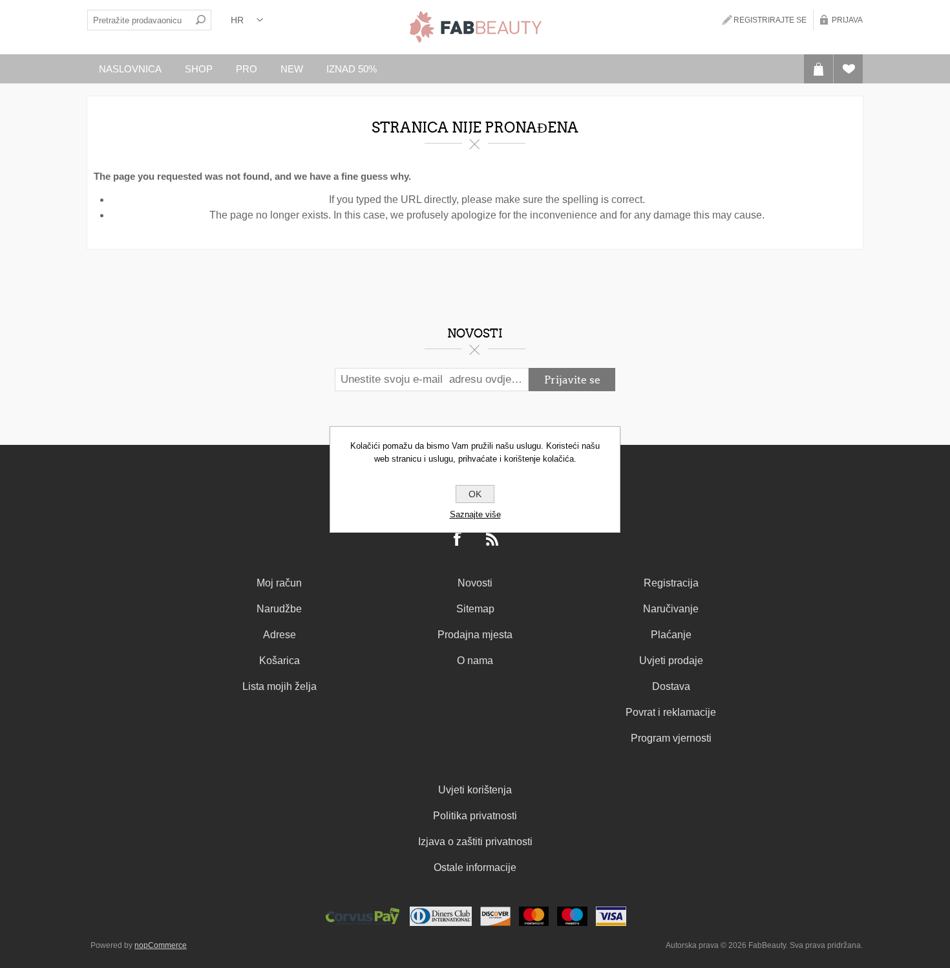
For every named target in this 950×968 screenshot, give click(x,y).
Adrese (279, 634)
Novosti (475, 582)
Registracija (671, 582)
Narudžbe (279, 608)
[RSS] (492, 540)
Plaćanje (671, 634)
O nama (475, 660)
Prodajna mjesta (475, 634)
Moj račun (279, 582)
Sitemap (475, 608)
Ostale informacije (475, 867)
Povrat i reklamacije (671, 712)
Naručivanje (671, 608)
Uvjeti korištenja (475, 789)
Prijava (847, 20)
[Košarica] (818, 68)
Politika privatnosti (475, 815)
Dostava (671, 686)
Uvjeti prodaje (671, 660)
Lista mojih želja (279, 686)
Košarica (279, 660)
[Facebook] (458, 540)
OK (475, 494)
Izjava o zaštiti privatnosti (475, 841)
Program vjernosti (671, 738)
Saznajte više (475, 514)
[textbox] (139, 20)
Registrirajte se (770, 20)
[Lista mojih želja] (848, 68)
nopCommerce (160, 945)
